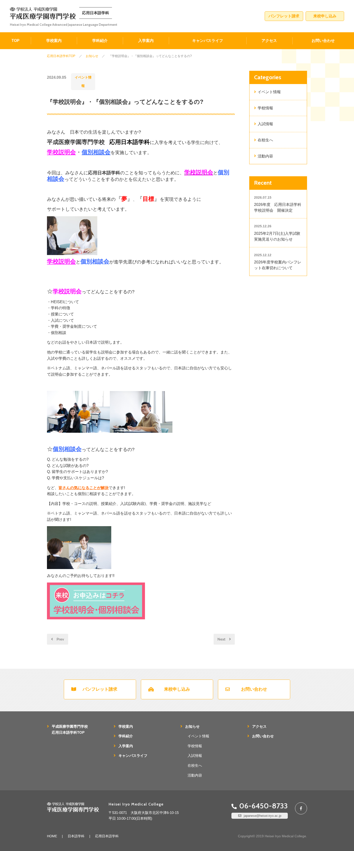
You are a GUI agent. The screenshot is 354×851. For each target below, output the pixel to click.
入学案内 (146, 41)
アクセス (269, 41)
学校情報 (265, 108)
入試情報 (265, 124)
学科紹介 (100, 41)
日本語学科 (76, 836)
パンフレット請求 (284, 16)
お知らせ (192, 726)
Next (221, 639)
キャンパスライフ (207, 41)
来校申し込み (324, 16)
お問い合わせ (323, 41)
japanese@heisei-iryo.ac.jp (262, 816)
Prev (60, 639)
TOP (16, 41)
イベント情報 (83, 81)
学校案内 (54, 41)
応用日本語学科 (107, 836)
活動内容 (265, 156)
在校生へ (265, 140)
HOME (52, 836)
